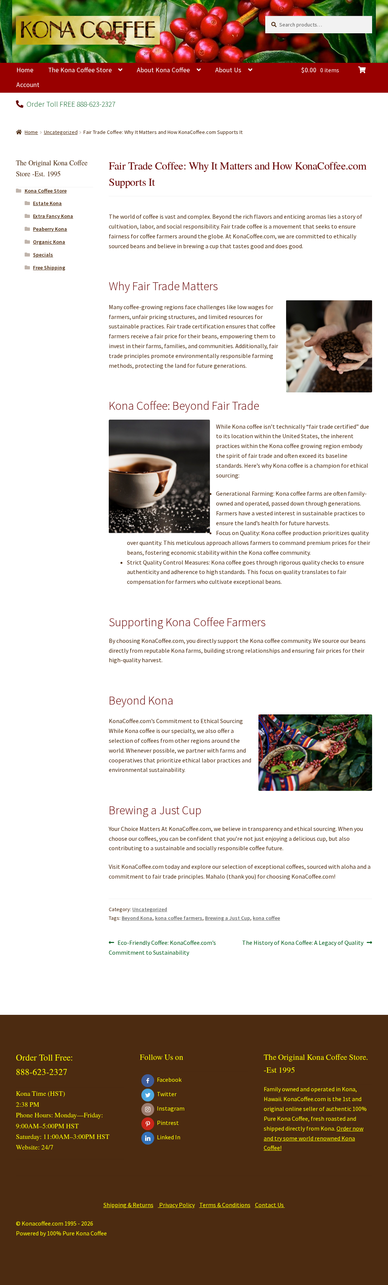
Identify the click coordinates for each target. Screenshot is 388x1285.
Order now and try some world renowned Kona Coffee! (313, 1138)
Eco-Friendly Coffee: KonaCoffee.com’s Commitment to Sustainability (162, 947)
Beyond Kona (137, 918)
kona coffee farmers (178, 918)
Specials (43, 254)
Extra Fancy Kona (53, 216)
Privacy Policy (176, 1205)
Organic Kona (49, 241)
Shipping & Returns (128, 1205)
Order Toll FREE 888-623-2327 (70, 104)
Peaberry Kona (50, 229)
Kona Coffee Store (46, 190)
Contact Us (270, 1205)
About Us (228, 70)
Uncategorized (61, 132)
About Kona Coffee (163, 70)
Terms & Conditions (224, 1205)
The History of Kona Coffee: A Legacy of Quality (302, 943)
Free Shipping (49, 267)
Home (24, 70)
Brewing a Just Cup (227, 918)
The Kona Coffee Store (80, 70)
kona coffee (266, 918)
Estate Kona (47, 203)
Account (27, 85)
